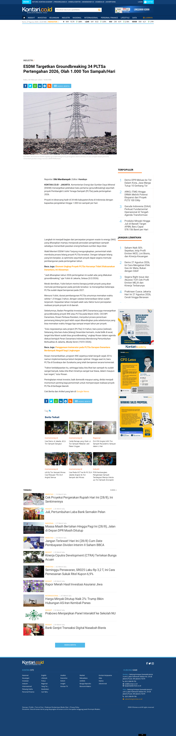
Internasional (91, 18)
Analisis (63, 675)
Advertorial (103, 683)
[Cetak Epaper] (132, 12)
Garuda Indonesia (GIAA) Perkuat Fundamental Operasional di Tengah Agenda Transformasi (138, 210)
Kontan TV (64, 686)
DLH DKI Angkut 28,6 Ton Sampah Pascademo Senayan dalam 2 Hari (104, 443)
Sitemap (25, 707)
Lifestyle (125, 18)
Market (82, 675)
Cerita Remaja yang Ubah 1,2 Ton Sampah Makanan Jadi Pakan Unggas (80, 443)
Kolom (62, 681)
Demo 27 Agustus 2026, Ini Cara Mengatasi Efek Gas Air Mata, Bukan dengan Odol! (137, 266)
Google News (82, 391)
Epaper (26, 2)
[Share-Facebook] (25, 86)
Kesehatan (45, 689)
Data (134, 18)
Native (101, 681)
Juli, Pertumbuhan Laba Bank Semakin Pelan (75, 512)
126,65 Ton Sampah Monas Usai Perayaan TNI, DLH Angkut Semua (55, 474)
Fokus (43, 681)
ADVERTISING (111, 2)
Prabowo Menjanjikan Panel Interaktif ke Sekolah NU (80, 613)
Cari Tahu (44, 692)
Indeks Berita (70, 645)
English (43, 675)
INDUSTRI (28, 60)
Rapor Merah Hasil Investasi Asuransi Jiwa (73, 584)
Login (140, 2)
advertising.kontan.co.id (133, 699)
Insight (48, 509)
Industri (66, 18)
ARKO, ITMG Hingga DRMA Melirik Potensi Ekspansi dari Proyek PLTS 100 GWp (136, 196)
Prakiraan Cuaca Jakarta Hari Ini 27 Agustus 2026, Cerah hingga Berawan (138, 294)
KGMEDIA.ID (100, 2)
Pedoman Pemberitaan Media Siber (57, 707)
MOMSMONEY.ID (88, 2)
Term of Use (39, 707)
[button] (99, 10)
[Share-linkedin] (40, 86)
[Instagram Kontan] (153, 663)
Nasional (77, 18)
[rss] (49, 86)
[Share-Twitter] (30, 86)
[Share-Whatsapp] (35, 86)
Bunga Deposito (85, 683)
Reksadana (83, 678)
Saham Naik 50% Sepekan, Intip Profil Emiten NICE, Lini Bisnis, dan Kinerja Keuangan (137, 252)
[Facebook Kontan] (147, 663)
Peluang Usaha (27, 689)
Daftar (150, 2)
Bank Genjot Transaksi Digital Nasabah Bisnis (75, 628)
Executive (63, 678)
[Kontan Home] (24, 18)
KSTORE (35, 2)
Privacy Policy (74, 707)
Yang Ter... (44, 686)
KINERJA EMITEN (75, 2)
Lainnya (149, 18)
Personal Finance (109, 18)
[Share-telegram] (45, 86)
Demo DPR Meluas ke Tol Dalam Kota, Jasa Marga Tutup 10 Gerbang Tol (138, 182)
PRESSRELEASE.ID (60, 2)
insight (31, 18)
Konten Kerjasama (105, 675)
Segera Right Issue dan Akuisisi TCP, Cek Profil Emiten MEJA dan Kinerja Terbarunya (137, 281)
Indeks (113, 490)
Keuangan (54, 18)
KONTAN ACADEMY (45, 2)
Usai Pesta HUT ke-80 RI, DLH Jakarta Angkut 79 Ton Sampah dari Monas (80, 474)
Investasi (42, 18)
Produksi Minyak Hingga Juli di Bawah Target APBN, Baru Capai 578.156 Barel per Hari (137, 225)
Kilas (100, 678)
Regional (44, 683)
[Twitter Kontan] (149, 663)
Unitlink (82, 681)
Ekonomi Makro (85, 686)
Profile (31, 707)
